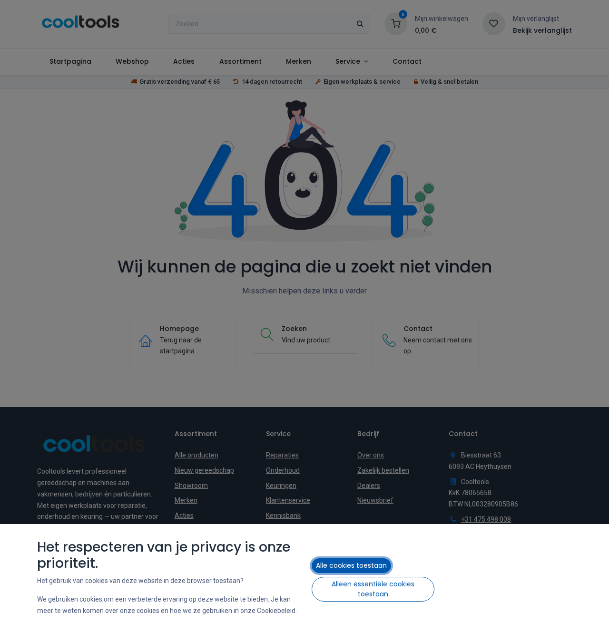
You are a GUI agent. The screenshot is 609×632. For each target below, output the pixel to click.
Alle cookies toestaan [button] (351, 565)
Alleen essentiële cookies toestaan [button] (373, 589)
